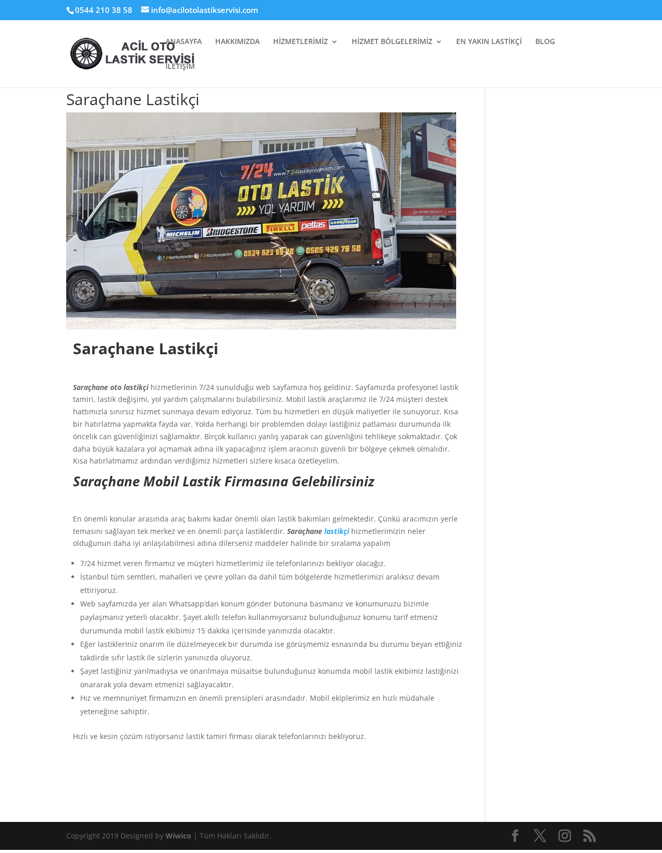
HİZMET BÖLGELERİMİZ (392, 42)
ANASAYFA (184, 42)
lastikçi (336, 531)
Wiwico (179, 836)
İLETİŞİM (180, 67)
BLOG (545, 42)
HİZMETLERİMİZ (300, 42)
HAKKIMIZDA (237, 42)
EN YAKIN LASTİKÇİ (489, 42)
